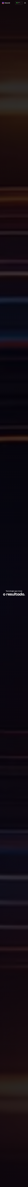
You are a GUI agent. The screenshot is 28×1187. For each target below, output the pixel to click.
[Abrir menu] (25, 3)
